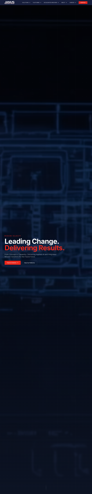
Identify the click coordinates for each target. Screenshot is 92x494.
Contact (83, 2)
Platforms (36, 2)
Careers (72, 2)
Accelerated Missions (50, 2)
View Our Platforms (29, 263)
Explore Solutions (11, 262)
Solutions (25, 2)
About (63, 2)
